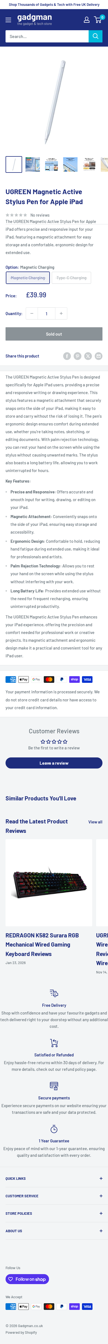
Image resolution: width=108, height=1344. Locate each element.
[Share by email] (98, 356)
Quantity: (14, 313)
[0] (97, 19)
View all (95, 821)
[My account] (86, 20)
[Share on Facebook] (67, 356)
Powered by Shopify (21, 1332)
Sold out (54, 333)
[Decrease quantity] (32, 313)
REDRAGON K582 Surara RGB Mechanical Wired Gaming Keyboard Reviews (42, 944)
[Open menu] (8, 20)
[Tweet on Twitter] (88, 356)
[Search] (95, 36)
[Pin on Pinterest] (77, 356)
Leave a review (54, 762)
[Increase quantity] (61, 313)
